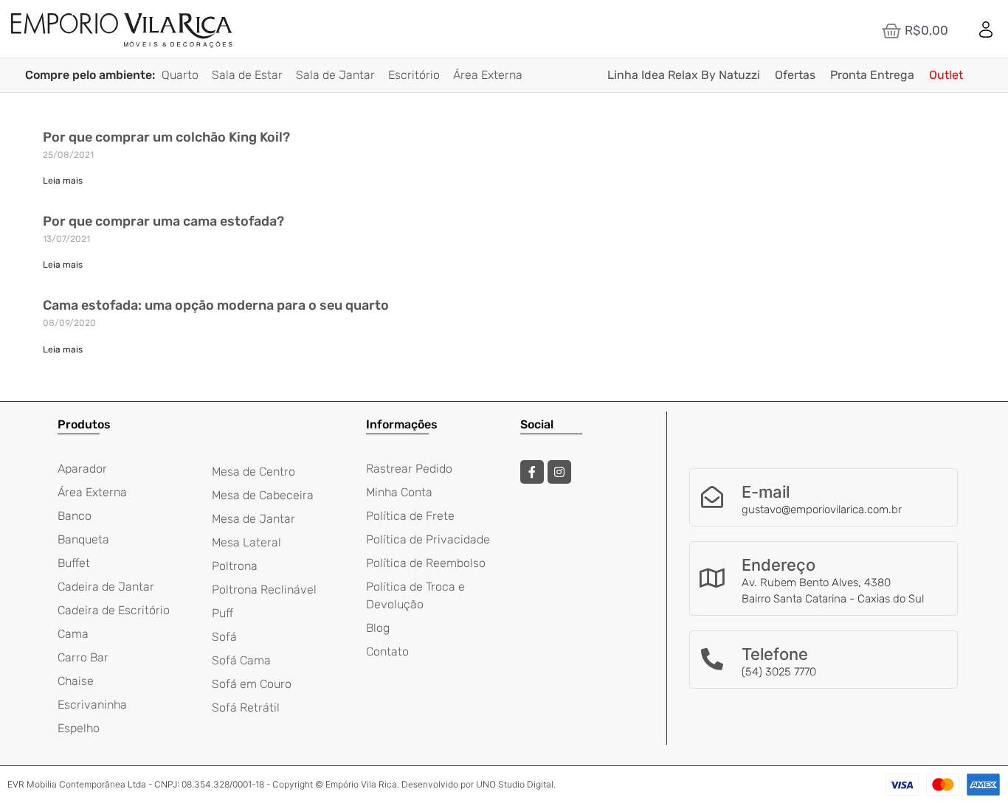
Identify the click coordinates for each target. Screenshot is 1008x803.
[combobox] (519, 31)
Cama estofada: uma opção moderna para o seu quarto (216, 305)
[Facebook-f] (532, 472)
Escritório (414, 75)
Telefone (775, 654)
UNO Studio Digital (514, 784)
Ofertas (795, 75)
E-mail (766, 491)
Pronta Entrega (872, 75)
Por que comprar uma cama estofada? (163, 221)
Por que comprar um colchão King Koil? (166, 137)
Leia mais (63, 180)
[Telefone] (712, 659)
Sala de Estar (247, 75)
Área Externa (487, 75)
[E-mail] (712, 497)
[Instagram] (559, 472)
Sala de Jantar (335, 75)
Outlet (946, 75)
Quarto (180, 75)
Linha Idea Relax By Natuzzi (683, 75)
